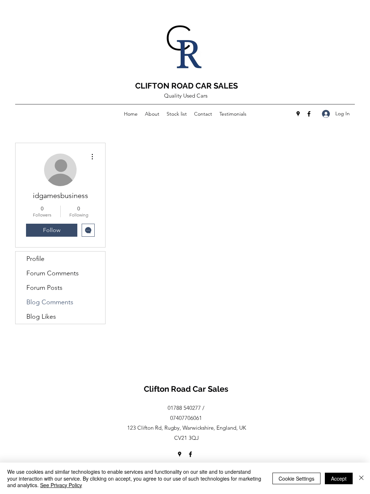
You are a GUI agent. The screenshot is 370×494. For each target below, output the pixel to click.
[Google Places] (298, 113)
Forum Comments (52, 273)
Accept (339, 478)
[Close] (361, 478)
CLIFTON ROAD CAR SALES (186, 85)
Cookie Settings (296, 478)
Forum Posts (44, 288)
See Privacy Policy (61, 485)
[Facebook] (309, 113)
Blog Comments (49, 302)
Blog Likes (41, 317)
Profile (35, 259)
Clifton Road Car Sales (186, 389)
